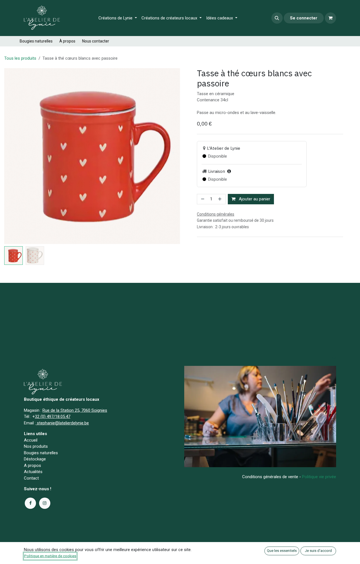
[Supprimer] (202, 199)
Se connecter (303, 18)
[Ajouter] (220, 199)
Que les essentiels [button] (282, 551)
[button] (277, 18)
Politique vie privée (319, 476)
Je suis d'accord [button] (318, 551)
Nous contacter (95, 41)
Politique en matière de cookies (50, 556)
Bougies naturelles (36, 41)
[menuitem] (117, 18)
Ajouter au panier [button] (254, 199)
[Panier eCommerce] (330, 18)
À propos (67, 41)
